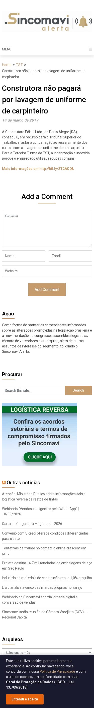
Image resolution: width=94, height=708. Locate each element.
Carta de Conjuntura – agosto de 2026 (32, 524)
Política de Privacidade (57, 671)
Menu (7, 49)
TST (19, 65)
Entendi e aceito (25, 699)
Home (7, 65)
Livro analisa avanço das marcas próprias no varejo (42, 587)
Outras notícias (23, 483)
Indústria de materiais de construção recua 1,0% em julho (47, 578)
